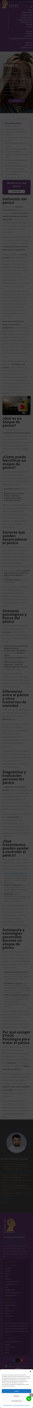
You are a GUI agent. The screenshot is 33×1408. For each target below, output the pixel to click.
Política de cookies (7, 1405)
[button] (30, 1371)
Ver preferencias (16, 1401)
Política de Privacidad (18, 1405)
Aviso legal (27, 1405)
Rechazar (16, 1396)
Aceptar (16, 1391)
